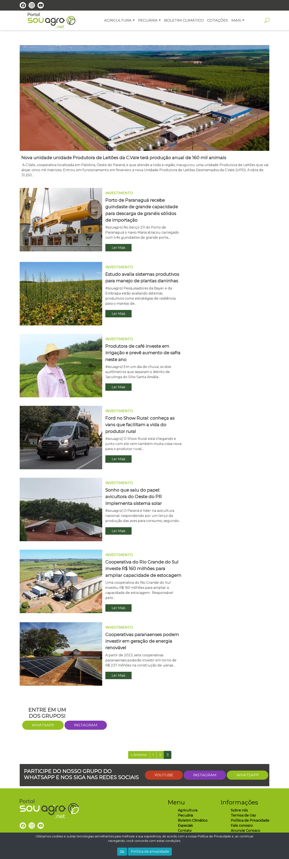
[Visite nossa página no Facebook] (23, 5)
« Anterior (139, 755)
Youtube (163, 775)
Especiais (185, 825)
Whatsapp (247, 775)
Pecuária (185, 815)
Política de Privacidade (250, 820)
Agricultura (187, 810)
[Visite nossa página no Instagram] (32, 5)
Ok (122, 851)
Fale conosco (242, 825)
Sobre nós (239, 810)
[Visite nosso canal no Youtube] (40, 5)
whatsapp (43, 725)
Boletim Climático (193, 820)
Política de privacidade (150, 851)
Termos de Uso (243, 815)
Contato (185, 831)
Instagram (85, 725)
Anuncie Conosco (245, 831)
